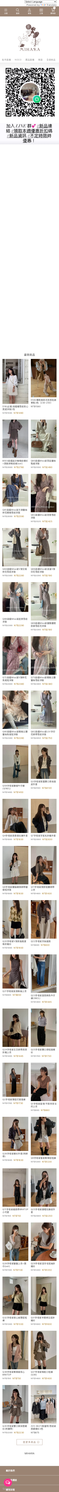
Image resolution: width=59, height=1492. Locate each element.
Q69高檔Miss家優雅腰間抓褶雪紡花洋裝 (43, 624)
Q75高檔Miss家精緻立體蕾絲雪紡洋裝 (43, 678)
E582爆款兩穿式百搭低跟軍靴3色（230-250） (43, 401)
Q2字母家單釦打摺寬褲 (14, 1099)
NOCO (18, 59)
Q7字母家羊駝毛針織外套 (43, 835)
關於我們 (10, 1470)
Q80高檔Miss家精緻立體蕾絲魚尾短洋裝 (15, 733)
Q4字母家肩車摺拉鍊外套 (15, 835)
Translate (52, 5)
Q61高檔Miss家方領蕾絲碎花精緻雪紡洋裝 (14, 511)
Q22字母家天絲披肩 (41, 941)
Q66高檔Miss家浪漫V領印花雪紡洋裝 (43, 570)
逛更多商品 (29, 1442)
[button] (6, 11)
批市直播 (6, 59)
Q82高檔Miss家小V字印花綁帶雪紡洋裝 (43, 733)
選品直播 (29, 59)
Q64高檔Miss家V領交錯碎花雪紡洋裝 (14, 570)
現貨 (40, 59)
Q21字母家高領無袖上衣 (14, 991)
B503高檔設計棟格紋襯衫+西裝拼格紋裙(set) (15, 462)
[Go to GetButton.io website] (8, 1489)
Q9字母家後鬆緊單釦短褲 (43, 1158)
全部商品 (51, 59)
